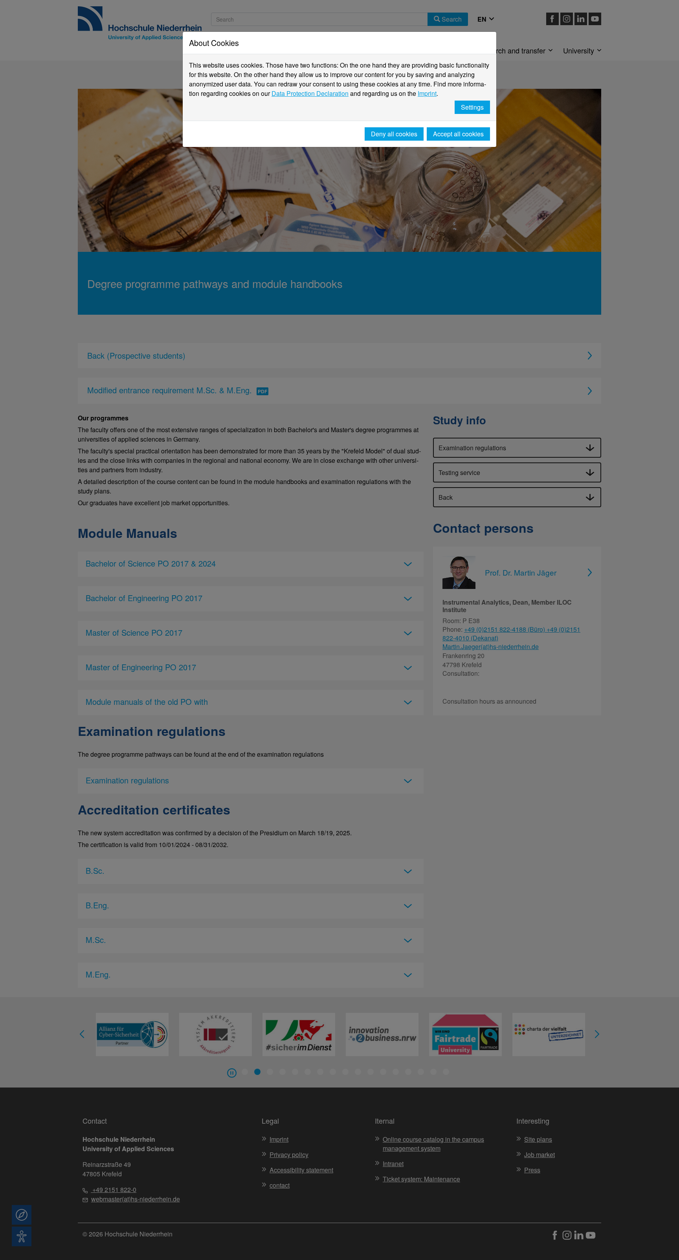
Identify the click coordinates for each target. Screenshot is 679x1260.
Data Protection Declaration (310, 93)
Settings (472, 107)
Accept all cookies (458, 133)
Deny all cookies (394, 133)
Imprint (427, 93)
